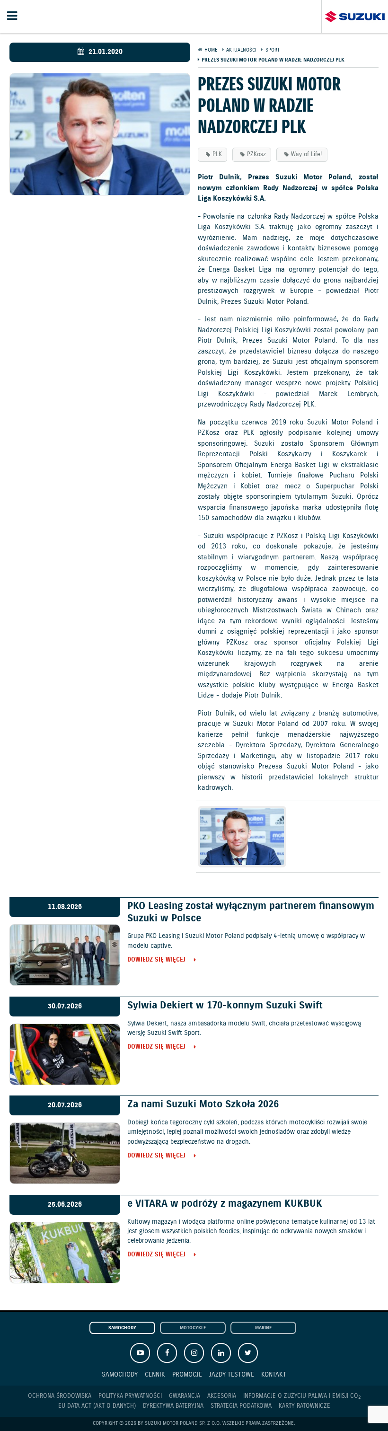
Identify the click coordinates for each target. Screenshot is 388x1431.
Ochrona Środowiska (59, 1396)
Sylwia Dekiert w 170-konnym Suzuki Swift (225, 1005)
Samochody (122, 1328)
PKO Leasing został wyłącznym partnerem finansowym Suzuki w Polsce (250, 912)
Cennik (155, 1374)
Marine (263, 1328)
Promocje (187, 1374)
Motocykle (193, 1328)
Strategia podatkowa (241, 1406)
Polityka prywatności (130, 1396)
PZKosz (256, 154)
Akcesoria (221, 1396)
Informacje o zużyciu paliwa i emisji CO (302, 1396)
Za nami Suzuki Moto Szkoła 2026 (203, 1104)
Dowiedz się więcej (156, 960)
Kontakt (273, 1374)
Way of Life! (306, 154)
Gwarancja (184, 1396)
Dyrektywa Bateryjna (173, 1406)
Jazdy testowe (231, 1374)
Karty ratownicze (304, 1406)
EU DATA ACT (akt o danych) (97, 1406)
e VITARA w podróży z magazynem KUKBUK (224, 1203)
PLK (217, 154)
